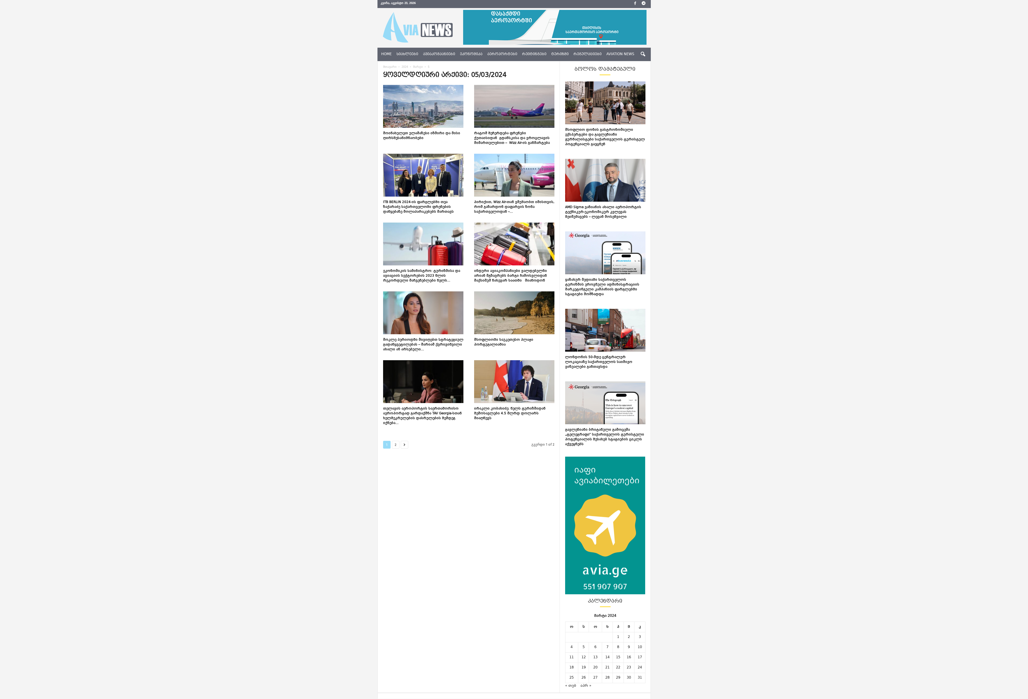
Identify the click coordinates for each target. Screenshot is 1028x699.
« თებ (570, 686)
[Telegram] (643, 4)
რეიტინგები (534, 54)
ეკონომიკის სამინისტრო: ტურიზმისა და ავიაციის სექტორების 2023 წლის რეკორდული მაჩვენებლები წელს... (421, 276)
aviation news (620, 54)
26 (583, 678)
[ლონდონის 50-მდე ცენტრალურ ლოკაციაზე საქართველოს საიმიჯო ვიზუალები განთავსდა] (605, 330)
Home (386, 54)
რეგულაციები (587, 54)
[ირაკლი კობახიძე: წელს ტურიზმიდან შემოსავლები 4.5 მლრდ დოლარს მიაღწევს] (514, 381)
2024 (405, 67)
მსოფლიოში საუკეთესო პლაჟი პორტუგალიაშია (503, 342)
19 (583, 667)
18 (571, 667)
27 (595, 678)
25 (571, 678)
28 (607, 678)
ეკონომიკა (471, 54)
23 (629, 667)
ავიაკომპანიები (439, 54)
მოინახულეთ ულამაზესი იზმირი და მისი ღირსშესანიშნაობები (421, 136)
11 (571, 657)
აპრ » (585, 686)
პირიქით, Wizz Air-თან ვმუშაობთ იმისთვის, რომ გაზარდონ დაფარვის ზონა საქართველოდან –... (514, 207)
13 (595, 657)
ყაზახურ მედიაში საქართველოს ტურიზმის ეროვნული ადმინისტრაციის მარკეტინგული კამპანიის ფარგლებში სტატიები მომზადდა (602, 287)
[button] (643, 54)
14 (607, 657)
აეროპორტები (502, 54)
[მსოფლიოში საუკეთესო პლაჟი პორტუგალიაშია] (514, 312)
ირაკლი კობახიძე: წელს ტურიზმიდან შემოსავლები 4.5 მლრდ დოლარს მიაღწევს (510, 413)
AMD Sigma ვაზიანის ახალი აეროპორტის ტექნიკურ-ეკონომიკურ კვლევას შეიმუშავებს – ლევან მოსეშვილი (603, 212)
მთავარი (389, 67)
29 (618, 678)
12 (583, 657)
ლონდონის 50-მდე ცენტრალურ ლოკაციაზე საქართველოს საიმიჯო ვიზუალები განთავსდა (598, 362)
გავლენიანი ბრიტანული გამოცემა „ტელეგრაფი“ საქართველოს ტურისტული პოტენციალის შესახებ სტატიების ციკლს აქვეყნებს (604, 437)
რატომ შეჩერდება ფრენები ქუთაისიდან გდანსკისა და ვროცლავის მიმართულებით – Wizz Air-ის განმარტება (512, 138)
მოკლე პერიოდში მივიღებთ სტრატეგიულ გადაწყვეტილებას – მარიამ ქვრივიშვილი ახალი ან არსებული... (423, 344)
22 (618, 667)
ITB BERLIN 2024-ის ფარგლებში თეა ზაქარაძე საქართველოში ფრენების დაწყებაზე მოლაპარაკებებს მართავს (418, 207)
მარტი (418, 67)
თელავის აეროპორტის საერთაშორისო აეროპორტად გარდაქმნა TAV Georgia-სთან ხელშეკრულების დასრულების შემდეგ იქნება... (422, 416)
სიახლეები (407, 54)
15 (618, 657)
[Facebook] (635, 4)
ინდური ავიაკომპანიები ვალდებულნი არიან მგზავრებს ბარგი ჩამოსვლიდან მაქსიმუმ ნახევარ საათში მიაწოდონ (510, 276)
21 (607, 667)
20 (595, 667)
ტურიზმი (560, 54)
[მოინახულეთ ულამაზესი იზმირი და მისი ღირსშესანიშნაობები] (423, 106)
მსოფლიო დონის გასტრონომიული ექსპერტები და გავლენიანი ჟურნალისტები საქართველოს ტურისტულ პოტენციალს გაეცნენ (605, 137)
